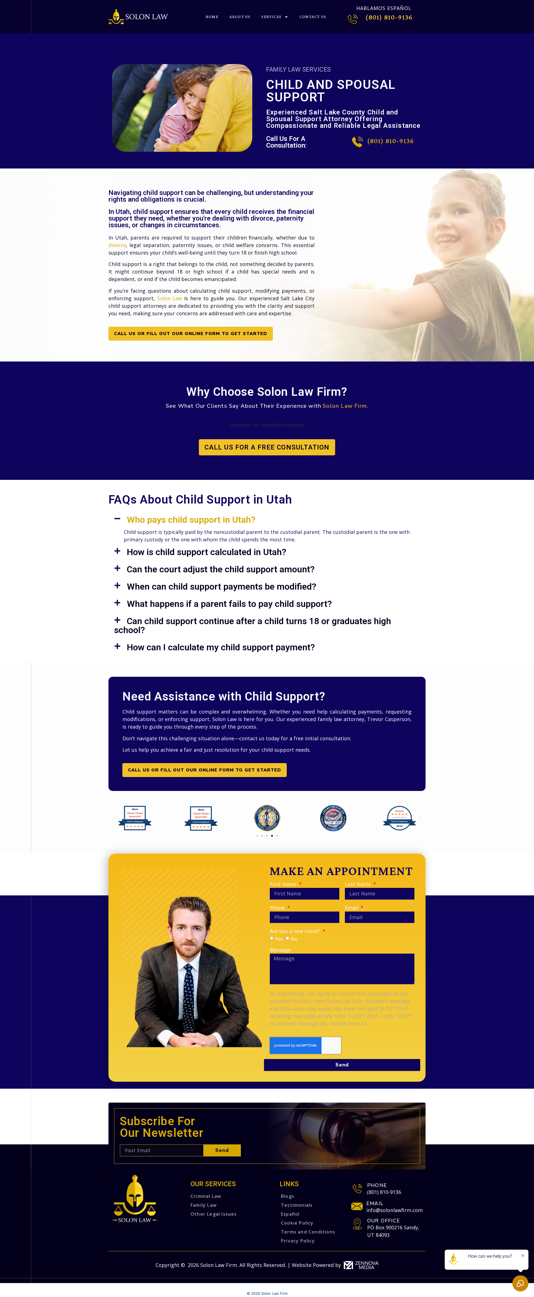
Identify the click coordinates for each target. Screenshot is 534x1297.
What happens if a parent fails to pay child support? (229, 604)
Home (212, 16)
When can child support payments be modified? (221, 586)
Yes (279, 938)
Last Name (358, 884)
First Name (284, 884)
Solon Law (169, 298)
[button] (267, 519)
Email (352, 908)
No (294, 938)
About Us (240, 16)
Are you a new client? (296, 931)
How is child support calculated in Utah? (206, 552)
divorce (117, 245)
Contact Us (313, 16)
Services (271, 16)
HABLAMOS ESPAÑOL (383, 8)
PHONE (377, 1185)
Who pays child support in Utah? (191, 519)
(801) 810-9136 (388, 17)
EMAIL (374, 1203)
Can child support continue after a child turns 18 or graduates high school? (252, 625)
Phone (278, 908)
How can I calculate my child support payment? (221, 647)
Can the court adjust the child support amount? (221, 569)
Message (280, 950)
